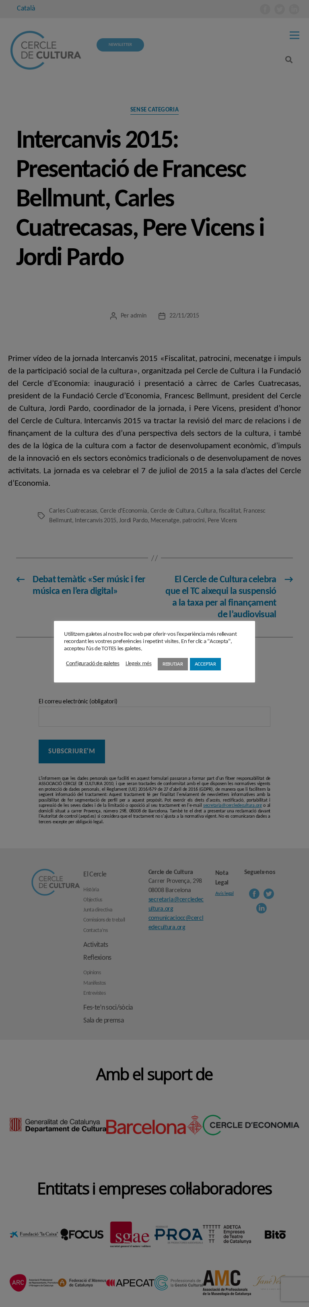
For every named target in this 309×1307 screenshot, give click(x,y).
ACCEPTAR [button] (205, 664)
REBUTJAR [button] (173, 664)
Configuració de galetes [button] (92, 664)
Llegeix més (139, 664)
